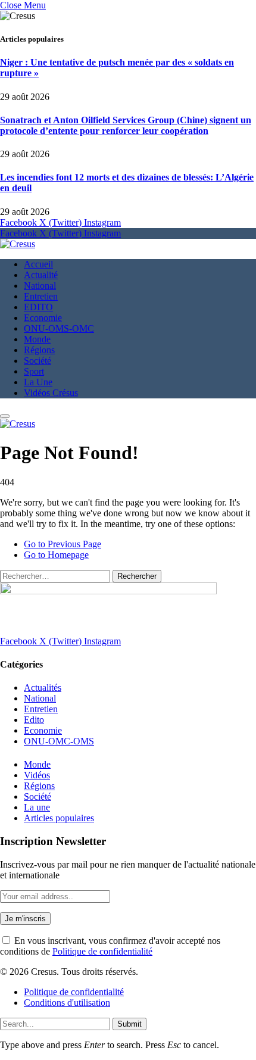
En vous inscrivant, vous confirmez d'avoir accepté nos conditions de (110, 946)
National (40, 285)
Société (37, 361)
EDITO (38, 307)
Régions (39, 350)
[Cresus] (17, 244)
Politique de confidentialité (102, 951)
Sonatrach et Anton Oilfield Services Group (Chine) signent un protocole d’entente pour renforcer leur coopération (125, 125)
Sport (34, 371)
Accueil (38, 264)
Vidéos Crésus (51, 393)
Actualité (41, 275)
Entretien (41, 296)
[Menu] (5, 416)
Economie (43, 318)
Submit (129, 1024)
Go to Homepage (56, 555)
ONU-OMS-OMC (59, 328)
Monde (37, 339)
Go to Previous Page (62, 544)
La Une (38, 382)
